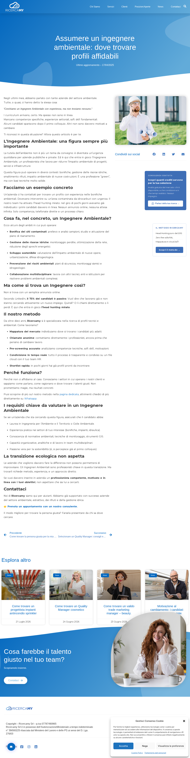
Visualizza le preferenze (171, 746)
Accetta (123, 746)
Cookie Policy (137, 753)
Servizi (110, 6)
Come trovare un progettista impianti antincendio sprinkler (23, 610)
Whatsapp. (30, 398)
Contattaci (176, 6)
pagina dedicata (69, 394)
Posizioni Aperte (142, 6)
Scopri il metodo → (169, 250)
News (160, 6)
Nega (145, 746)
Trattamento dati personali (155, 753)
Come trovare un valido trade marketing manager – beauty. (119, 610)
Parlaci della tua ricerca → (167, 203)
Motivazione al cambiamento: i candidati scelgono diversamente (166, 610)
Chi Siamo (95, 6)
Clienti (124, 6)
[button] (184, 721)
